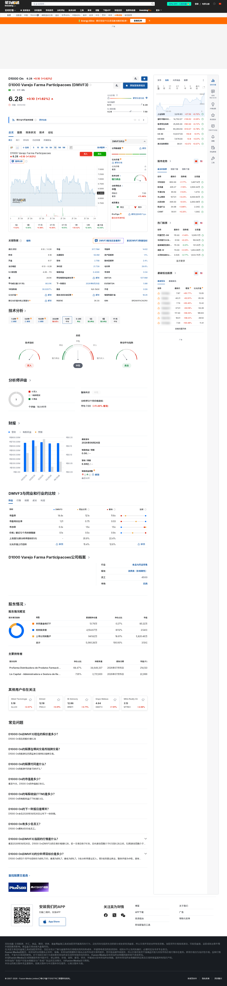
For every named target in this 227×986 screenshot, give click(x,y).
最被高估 (172, 281)
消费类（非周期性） (137, 571)
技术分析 (15, 310)
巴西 (145, 583)
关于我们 (183, 905)
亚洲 (104, 15)
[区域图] (17, 147)
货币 (159, 80)
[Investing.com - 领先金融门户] (12, 4)
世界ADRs (66, 15)
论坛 (50, 132)
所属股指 (47, 140)
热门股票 (162, 222)
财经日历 (118, 10)
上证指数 (161, 114)
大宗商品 (176, 80)
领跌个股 (185, 169)
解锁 (61, 544)
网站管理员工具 (142, 924)
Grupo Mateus (102, 699)
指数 (167, 80)
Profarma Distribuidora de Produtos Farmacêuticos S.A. (39, 667)
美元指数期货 (163, 144)
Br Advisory (72, 699)
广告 (181, 912)
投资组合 (139, 918)
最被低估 (161, 281)
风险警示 (218, 978)
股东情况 (15, 604)
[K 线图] (11, 147)
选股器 (18, 15)
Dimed (42, 699)
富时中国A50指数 (165, 119)
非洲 (110, 15)
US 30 (160, 134)
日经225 (161, 129)
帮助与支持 (184, 918)
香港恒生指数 (163, 124)
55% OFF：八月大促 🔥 (179, 3)
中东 (97, 15)
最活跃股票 (162, 169)
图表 (19, 132)
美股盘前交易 (47, 15)
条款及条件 (192, 978)
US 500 (161, 139)
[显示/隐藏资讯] (71, 147)
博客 (137, 905)
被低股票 (128, 15)
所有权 (26, 140)
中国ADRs (76, 15)
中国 (26, 15)
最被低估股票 (165, 273)
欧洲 (91, 15)
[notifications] (214, 3)
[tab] (14, 320)
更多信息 (43, 120)
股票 (9, 15)
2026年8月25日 (92, 283)
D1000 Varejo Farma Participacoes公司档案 (47, 557)
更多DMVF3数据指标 (137, 240)
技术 (41, 132)
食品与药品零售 (139, 564)
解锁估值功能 (138, 98)
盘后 (57, 15)
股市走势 (162, 161)
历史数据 (36, 140)
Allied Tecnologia (19, 699)
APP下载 (139, 912)
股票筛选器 (130, 10)
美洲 (85, 15)
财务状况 (31, 132)
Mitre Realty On (131, 699)
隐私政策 (205, 978)
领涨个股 (174, 169)
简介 (18, 140)
